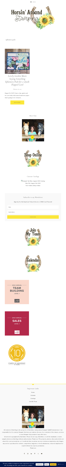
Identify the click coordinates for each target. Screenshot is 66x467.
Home (33, 392)
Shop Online (36, 185)
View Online (29, 185)
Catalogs (33, 398)
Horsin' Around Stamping (33, 18)
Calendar (33, 395)
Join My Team (33, 401)
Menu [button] (34, 2)
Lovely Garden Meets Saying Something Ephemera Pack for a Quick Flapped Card (17, 80)
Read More (17, 102)
